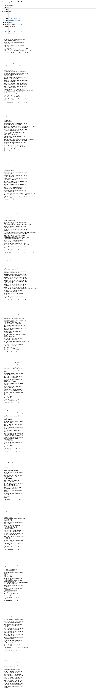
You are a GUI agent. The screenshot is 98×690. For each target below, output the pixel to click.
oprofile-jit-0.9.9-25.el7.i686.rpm (15, 18)
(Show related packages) (17, 37)
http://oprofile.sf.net (13, 28)
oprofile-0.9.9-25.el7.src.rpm (14, 20)
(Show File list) (8, 37)
